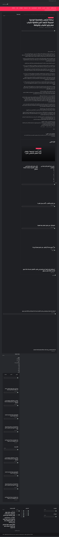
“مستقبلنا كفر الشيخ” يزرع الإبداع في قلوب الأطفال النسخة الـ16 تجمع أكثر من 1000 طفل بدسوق (39, 311)
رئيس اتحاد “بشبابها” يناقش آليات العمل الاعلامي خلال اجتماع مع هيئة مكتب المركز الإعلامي (32, 154)
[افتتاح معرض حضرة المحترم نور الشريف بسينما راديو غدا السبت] (11, 409)
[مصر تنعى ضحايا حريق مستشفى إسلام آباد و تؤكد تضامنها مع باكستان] (11, 382)
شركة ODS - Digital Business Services (8, 534)
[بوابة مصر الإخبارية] (5, 4)
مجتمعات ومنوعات (50, 17)
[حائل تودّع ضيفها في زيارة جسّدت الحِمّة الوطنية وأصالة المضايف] (29, 331)
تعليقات (5, 374)
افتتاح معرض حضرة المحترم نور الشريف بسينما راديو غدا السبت (11, 415)
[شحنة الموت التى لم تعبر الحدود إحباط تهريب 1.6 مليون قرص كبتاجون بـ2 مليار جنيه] (11, 422)
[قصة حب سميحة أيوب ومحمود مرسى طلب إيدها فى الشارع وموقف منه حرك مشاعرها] (11, 396)
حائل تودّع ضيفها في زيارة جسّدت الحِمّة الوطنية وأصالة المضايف (44, 349)
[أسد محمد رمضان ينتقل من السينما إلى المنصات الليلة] (22, 515)
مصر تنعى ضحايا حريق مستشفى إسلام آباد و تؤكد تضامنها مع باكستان (11, 389)
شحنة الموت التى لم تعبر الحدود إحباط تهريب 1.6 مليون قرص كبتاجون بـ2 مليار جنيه (11, 428)
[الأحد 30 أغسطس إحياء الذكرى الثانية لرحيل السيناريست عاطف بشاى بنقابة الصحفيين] (18, 515)
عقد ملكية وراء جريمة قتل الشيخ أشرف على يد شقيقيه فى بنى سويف (11, 440)
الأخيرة (11, 374)
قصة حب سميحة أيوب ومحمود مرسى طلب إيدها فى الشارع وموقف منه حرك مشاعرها (11, 401)
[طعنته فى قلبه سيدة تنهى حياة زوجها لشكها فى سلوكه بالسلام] (27, 515)
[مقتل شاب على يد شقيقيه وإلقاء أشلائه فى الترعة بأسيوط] (22, 517)
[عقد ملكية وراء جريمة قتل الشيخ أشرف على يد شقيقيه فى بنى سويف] (11, 435)
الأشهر (17, 374)
